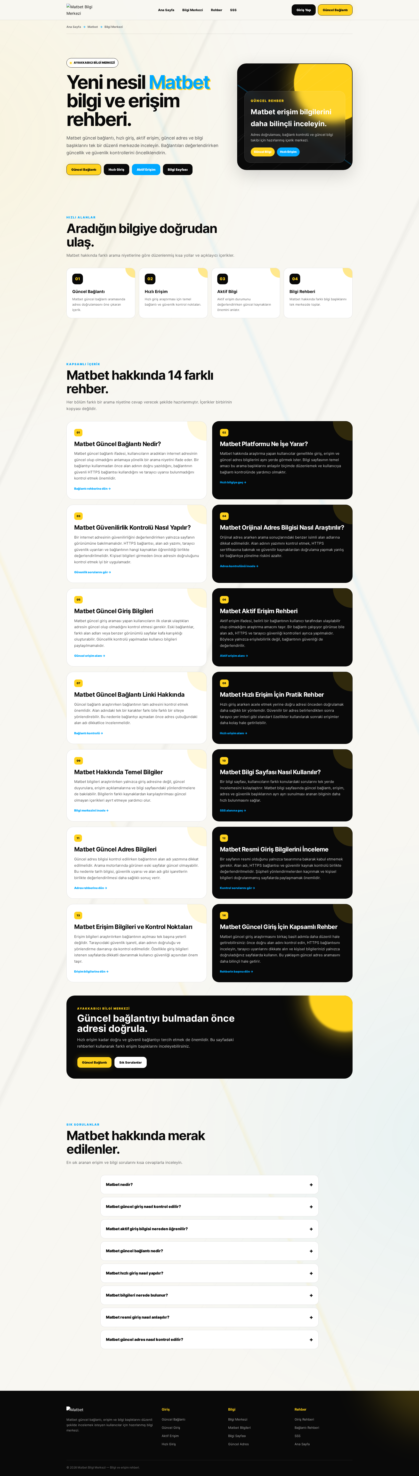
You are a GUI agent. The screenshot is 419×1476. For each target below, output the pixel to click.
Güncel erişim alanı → (89, 655)
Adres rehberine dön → (90, 888)
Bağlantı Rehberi (307, 1428)
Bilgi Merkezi (192, 10)
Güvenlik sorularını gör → (92, 572)
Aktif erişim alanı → (234, 655)
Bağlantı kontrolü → (88, 733)
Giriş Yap (304, 10)
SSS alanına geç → (233, 810)
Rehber (216, 10)
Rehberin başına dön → (236, 971)
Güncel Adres (238, 1444)
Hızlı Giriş (116, 169)
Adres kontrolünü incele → (239, 566)
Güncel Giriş (171, 1428)
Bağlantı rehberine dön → (92, 488)
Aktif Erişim (146, 169)
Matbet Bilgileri (239, 1428)
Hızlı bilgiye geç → (233, 482)
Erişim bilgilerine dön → (91, 971)
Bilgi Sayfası (178, 169)
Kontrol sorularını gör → (237, 888)
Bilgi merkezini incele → (91, 810)
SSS (233, 10)
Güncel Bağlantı (335, 10)
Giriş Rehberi (304, 1419)
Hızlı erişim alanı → (233, 733)
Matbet (93, 27)
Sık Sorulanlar (130, 1062)
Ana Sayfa (166, 10)
